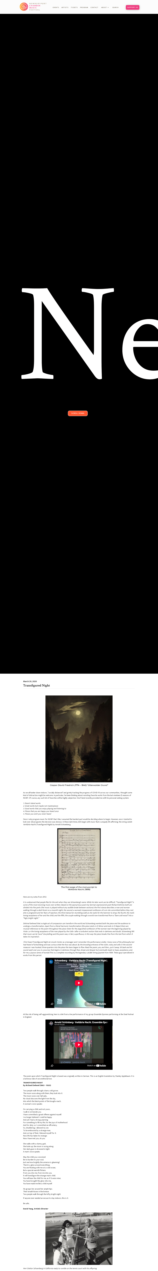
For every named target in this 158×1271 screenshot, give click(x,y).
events (56, 7)
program (84, 7)
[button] (105, 8)
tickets (74, 7)
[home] (33, 7)
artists (64, 7)
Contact (94, 7)
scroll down (77, 413)
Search (116, 7)
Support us (132, 7)
